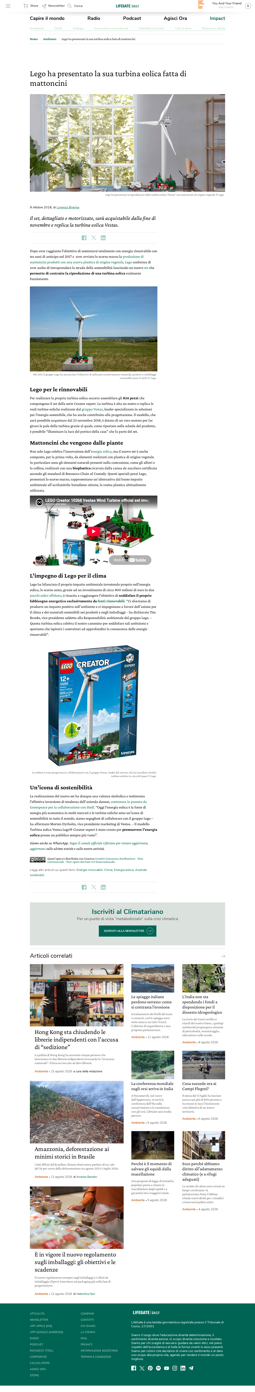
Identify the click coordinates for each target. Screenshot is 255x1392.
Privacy (86, 1344)
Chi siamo (88, 1326)
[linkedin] (182, 1368)
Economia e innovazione (111, 28)
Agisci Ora (175, 18)
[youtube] (166, 1368)
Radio (93, 18)
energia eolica (101, 451)
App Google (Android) (46, 1332)
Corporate (38, 1357)
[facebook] (133, 1368)
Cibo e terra (183, 28)
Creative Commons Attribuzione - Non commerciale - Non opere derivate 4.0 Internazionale (95, 860)
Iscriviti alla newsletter (124, 931)
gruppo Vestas (92, 409)
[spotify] (158, 1368)
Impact (217, 18)
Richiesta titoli (41, 1351)
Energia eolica (123, 870)
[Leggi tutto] (222, 956)
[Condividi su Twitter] (93, 237)
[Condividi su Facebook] (84, 237)
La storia (88, 1332)
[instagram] (174, 1368)
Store (34, 6)
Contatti (87, 1320)
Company (87, 1314)
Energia (78, 28)
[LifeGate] (127, 6)
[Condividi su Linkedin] (103, 237)
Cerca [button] (78, 6)
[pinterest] (150, 1368)
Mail (84, 1338)
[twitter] (142, 1368)
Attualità (37, 1314)
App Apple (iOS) (41, 1326)
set (146, 268)
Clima (108, 870)
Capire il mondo (47, 18)
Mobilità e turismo (151, 28)
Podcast (132, 18)
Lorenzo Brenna (68, 207)
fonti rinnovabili (111, 601)
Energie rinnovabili (89, 870)
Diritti (58, 28)
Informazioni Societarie (99, 1351)
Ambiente (37, 28)
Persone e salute (213, 28)
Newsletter (56, 6)
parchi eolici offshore (46, 595)
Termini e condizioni (96, 1357)
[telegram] (191, 1368)
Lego (129, 262)
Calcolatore (40, 1363)
